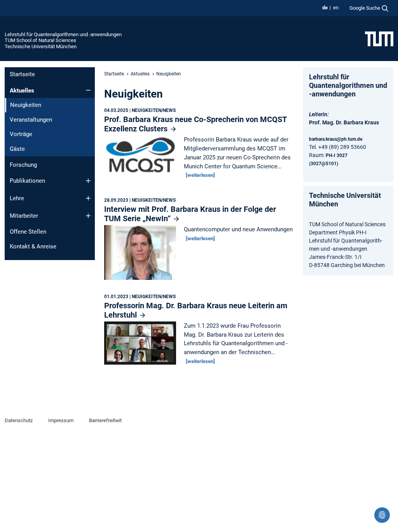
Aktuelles (22, 90)
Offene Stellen (28, 231)
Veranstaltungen (31, 119)
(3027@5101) (323, 163)
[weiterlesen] (200, 175)
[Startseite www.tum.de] (379, 38)
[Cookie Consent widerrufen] (382, 515)
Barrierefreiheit (105, 420)
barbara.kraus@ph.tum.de (335, 139)
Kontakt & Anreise (33, 246)
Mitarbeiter (24, 215)
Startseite (22, 74)
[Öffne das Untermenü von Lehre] (88, 198)
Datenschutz (19, 420)
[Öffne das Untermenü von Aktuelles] (88, 90)
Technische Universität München (41, 46)
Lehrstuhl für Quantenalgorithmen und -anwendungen (63, 34)
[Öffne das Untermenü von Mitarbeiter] (88, 215)
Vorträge (21, 134)
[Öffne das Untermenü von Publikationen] (88, 180)
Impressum (60, 420)
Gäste (17, 148)
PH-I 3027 (336, 155)
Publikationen (27, 180)
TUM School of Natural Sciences (40, 40)
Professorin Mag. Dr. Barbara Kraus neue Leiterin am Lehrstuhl (195, 310)
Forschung (23, 164)
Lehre (17, 198)
